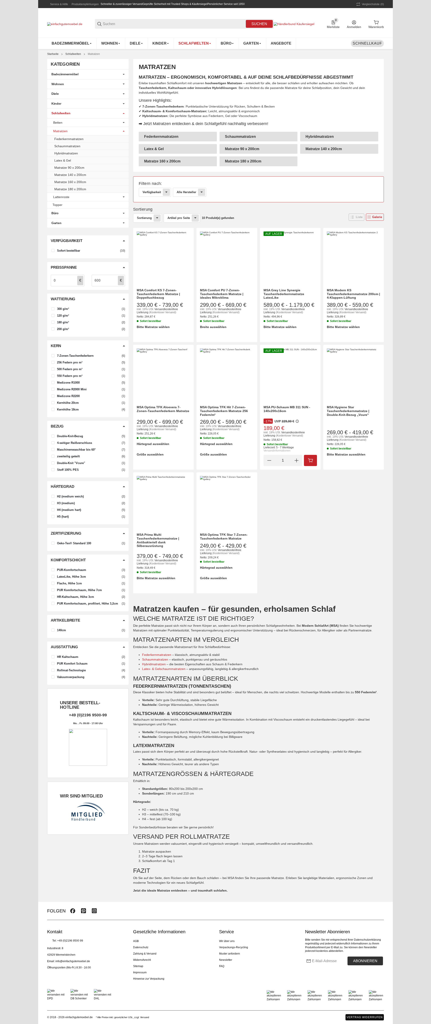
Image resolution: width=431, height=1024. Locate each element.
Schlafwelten (73, 54)
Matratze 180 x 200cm (70, 189)
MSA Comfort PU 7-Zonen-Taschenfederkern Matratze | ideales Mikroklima (221, 294)
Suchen (259, 24)
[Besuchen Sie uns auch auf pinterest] (83, 910)
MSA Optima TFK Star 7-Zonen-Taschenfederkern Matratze (224, 536)
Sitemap (138, 966)
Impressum (140, 972)
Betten (57, 122)
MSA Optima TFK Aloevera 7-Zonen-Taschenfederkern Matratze (163, 409)
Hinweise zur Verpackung (148, 978)
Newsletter (225, 959)
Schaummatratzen (155, 659)
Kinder (56, 103)
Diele (55, 93)
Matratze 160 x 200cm (70, 182)
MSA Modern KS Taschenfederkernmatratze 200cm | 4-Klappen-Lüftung (353, 294)
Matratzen (94, 54)
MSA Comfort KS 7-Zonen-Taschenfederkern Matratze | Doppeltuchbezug (158, 294)
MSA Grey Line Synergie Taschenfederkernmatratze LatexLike (284, 294)
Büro (55, 213)
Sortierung (144, 218)
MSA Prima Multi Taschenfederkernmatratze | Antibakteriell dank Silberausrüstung (158, 540)
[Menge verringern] (269, 460)
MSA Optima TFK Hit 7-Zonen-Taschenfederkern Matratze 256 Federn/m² (224, 411)
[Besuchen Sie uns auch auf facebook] (72, 910)
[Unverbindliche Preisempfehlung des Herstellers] (297, 421)
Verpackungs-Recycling (233, 947)
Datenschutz (140, 947)
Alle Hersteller (186, 192)
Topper (57, 205)
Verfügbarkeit (152, 192)
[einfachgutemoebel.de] (64, 24)
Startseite (53, 54)
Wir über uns (227, 941)
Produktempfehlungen (85, 4)
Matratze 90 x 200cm (69, 167)
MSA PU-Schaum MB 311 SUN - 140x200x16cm (287, 409)
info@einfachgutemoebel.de (72, 961)
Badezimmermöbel (65, 74)
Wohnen (57, 84)
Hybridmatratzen (154, 664)
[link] (258, 189)
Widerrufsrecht (142, 959)
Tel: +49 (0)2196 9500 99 (67, 940)
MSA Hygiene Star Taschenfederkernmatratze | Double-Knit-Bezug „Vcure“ (348, 411)
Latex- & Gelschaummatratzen (163, 669)
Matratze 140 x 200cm (70, 175)
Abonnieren (365, 961)
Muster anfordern (229, 953)
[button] (356, 217)
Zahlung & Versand (144, 953)
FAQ (221, 966)
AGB (136, 941)
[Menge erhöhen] (296, 460)
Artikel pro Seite (178, 218)
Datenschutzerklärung (367, 939)
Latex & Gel (62, 160)
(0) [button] (373, 4)
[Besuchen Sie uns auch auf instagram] (94, 910)
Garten (56, 223)
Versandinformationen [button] (277, 450)
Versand (144, 1017)
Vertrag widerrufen (365, 1017)
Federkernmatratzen (156, 655)
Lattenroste (61, 197)
